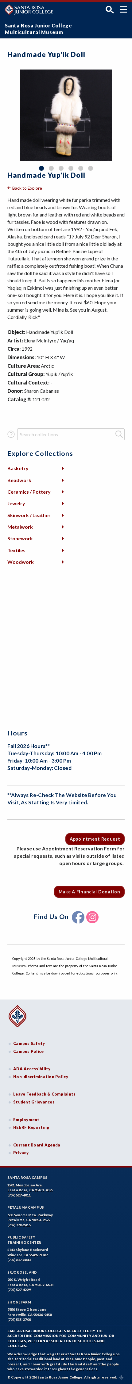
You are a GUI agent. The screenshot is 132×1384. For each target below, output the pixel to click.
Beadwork (19, 480)
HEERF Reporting (31, 1127)
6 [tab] (90, 168)
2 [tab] (51, 168)
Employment (26, 1119)
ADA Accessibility (32, 1068)
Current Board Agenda (36, 1145)
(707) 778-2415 (19, 1225)
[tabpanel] (66, 115)
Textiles (16, 550)
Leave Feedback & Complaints (44, 1094)
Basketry (18, 468)
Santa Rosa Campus (27, 1177)
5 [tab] (80, 168)
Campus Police (28, 1051)
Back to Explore (27, 188)
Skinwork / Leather (29, 515)
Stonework (20, 538)
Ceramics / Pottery (29, 492)
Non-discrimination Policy (40, 1076)
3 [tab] (61, 168)
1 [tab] (41, 168)
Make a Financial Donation (89, 891)
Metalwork (20, 527)
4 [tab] (70, 168)
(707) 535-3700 (19, 1319)
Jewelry (16, 503)
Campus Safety (29, 1043)
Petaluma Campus (25, 1207)
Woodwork (20, 562)
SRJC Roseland (22, 1272)
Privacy (21, 1152)
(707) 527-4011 (19, 1195)
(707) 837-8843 (19, 1260)
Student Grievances (34, 1102)
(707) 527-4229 (19, 1290)
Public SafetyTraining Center (24, 1239)
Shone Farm (19, 1302)
